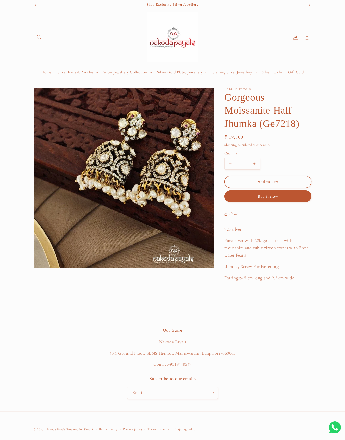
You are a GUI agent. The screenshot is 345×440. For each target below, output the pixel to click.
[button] (39, 37)
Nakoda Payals (56, 429)
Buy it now (268, 196)
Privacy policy (133, 429)
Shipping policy (185, 429)
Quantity (231, 153)
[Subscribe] (212, 393)
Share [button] (233, 214)
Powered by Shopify (80, 429)
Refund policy (108, 429)
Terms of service (158, 429)
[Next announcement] (309, 5)
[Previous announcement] (35, 5)
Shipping (230, 145)
